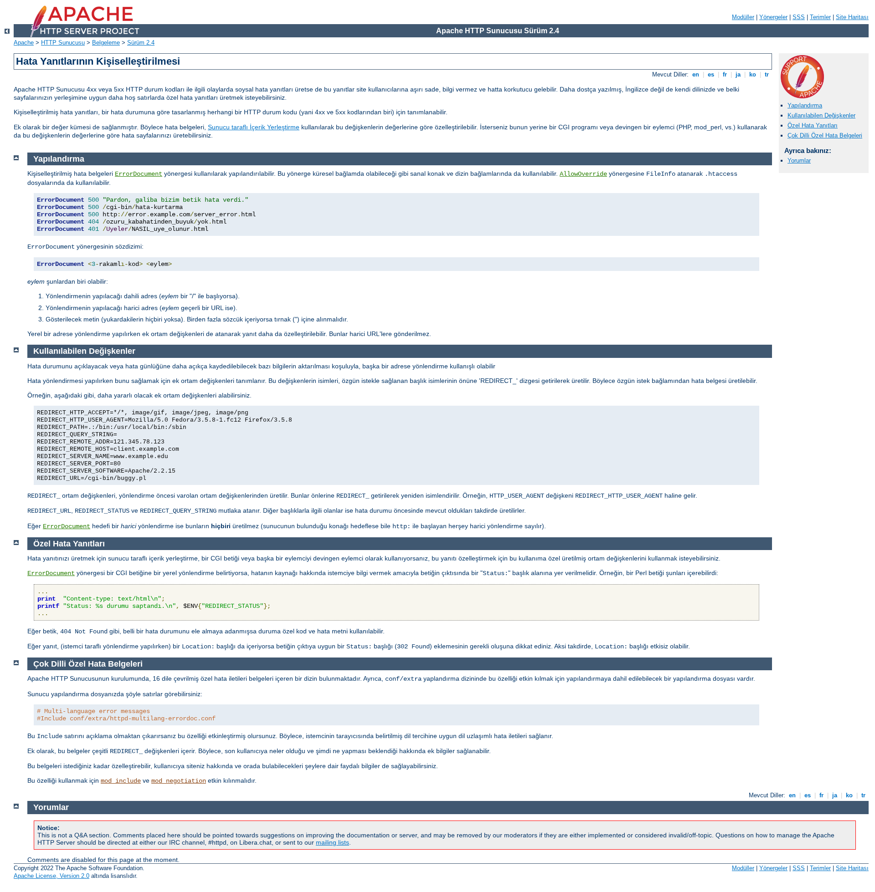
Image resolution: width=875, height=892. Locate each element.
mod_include (121, 781)
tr (767, 74)
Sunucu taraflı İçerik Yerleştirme (253, 127)
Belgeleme (106, 42)
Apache (24, 42)
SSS (799, 17)
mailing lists (332, 842)
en (695, 74)
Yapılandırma (805, 105)
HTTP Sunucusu (63, 42)
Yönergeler (773, 17)
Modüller (743, 17)
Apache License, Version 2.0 (51, 875)
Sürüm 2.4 (140, 42)
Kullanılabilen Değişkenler (821, 115)
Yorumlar (799, 160)
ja (738, 74)
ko (752, 74)
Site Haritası (852, 17)
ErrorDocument (138, 174)
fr (725, 74)
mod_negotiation (178, 781)
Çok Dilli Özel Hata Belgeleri (825, 135)
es (711, 74)
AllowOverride (583, 174)
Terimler (820, 17)
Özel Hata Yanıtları (813, 125)
